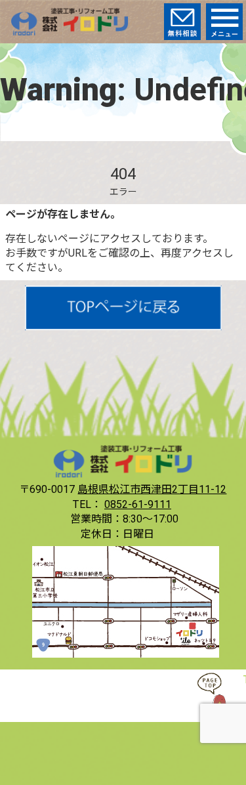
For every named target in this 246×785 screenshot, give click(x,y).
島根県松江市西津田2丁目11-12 (151, 489)
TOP (220, 696)
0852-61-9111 (137, 504)
